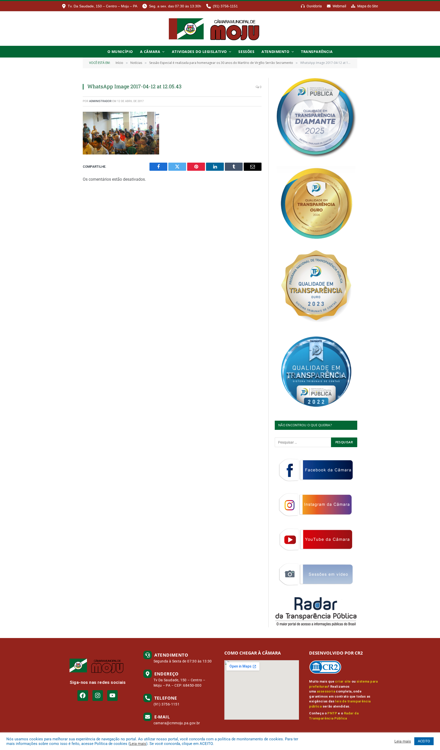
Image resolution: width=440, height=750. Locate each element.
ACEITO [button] (424, 741)
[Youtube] (112, 695)
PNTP (332, 713)
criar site (343, 681)
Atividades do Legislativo (199, 51)
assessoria (326, 691)
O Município (120, 51)
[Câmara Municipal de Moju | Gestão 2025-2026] (220, 28)
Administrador (100, 101)
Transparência (317, 51)
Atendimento (275, 51)
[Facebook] (82, 695)
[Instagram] (97, 695)
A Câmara (150, 51)
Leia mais (138, 743)
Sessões (246, 51)
